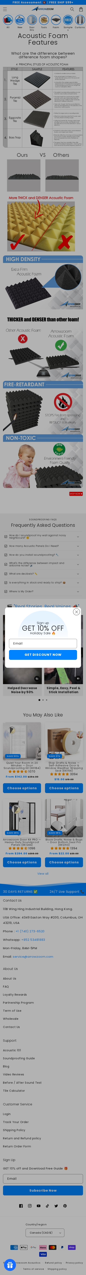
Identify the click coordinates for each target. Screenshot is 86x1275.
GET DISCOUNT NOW (43, 654)
